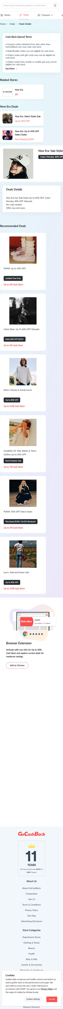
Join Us (31, 899)
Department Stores (31, 937)
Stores (7, 15)
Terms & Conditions (31, 905)
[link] (3, 24)
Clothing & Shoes (31, 943)
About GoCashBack (31, 888)
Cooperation (31, 894)
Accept (52, 999)
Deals (26, 15)
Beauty (31, 948)
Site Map (31, 916)
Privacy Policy (31, 910)
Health (31, 954)
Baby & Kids (31, 959)
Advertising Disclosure (31, 921)
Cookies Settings (33, 999)
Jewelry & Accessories (31, 965)
